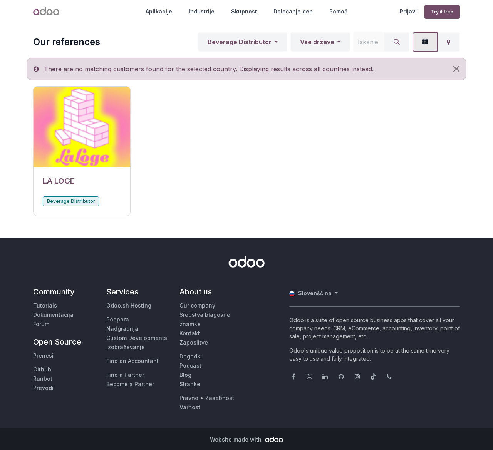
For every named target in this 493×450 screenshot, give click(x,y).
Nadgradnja (122, 328)
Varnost (189, 407)
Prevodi (43, 388)
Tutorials (45, 305)
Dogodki (190, 356)
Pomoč (338, 11)
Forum (41, 324)
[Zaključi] (456, 69)
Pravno (188, 398)
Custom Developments (136, 338)
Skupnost (244, 11)
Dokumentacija (53, 314)
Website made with (236, 439)
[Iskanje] (396, 42)
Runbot (42, 378)
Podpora (117, 319)
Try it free (442, 12)
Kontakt (189, 333)
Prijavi (408, 11)
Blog (185, 374)
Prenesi (43, 355)
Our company (197, 305)
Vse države (317, 42)
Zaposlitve (193, 342)
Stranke (189, 384)
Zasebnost (219, 398)
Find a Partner (125, 374)
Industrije (202, 11)
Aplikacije (159, 11)
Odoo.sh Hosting (128, 305)
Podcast (190, 365)
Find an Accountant (132, 361)
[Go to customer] (82, 127)
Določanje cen (293, 11)
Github (42, 369)
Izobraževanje (125, 347)
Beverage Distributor (240, 42)
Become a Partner (130, 384)
